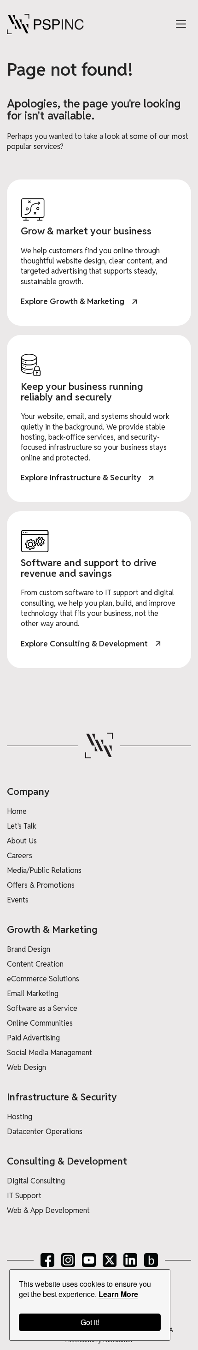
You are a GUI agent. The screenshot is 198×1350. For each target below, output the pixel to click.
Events (18, 900)
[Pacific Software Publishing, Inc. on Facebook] (47, 1260)
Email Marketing (32, 993)
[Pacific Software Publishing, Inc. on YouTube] (89, 1260)
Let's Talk (21, 826)
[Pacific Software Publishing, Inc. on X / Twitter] (109, 1260)
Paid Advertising (33, 1038)
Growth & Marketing (52, 929)
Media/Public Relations (44, 870)
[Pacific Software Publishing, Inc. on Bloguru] (151, 1260)
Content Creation (35, 964)
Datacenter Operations (44, 1131)
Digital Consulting (36, 1181)
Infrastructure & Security (62, 1097)
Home (17, 811)
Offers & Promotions (41, 885)
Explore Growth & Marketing (72, 301)
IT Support (24, 1196)
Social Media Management (49, 1052)
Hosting (19, 1117)
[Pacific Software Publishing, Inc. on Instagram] (68, 1260)
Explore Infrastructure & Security (81, 477)
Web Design (26, 1067)
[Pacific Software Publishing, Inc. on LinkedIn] (130, 1260)
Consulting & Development (67, 1161)
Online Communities (40, 1023)
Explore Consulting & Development (84, 644)
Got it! (90, 1322)
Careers (19, 855)
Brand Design (28, 949)
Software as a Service (42, 1008)
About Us (22, 841)
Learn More (118, 1294)
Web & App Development (48, 1210)
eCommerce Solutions (43, 979)
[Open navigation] (181, 24)
